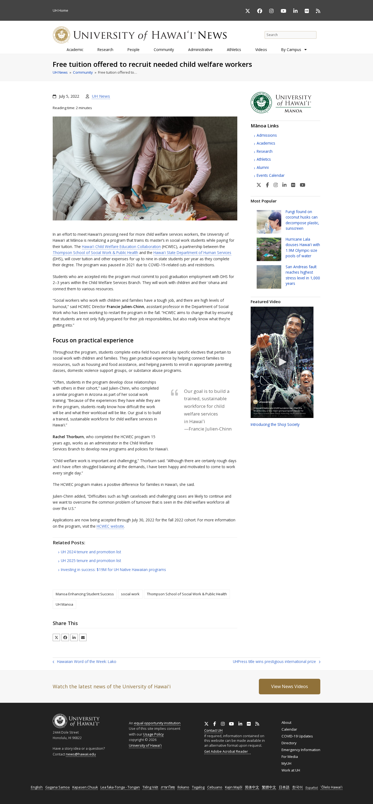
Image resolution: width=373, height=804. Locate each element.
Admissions (267, 135)
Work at (291, 770)
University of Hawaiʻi (145, 745)
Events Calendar (271, 175)
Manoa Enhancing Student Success (85, 593)
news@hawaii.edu (81, 754)
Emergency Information (301, 749)
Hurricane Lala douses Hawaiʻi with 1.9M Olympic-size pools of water (303, 247)
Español (312, 787)
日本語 (284, 787)
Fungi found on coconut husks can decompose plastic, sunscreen (302, 220)
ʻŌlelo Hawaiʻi (331, 787)
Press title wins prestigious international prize (274, 662)
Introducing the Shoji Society (275, 424)
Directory (289, 742)
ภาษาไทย (168, 787)
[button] (56, 637)
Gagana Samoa (57, 787)
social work (130, 593)
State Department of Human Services (192, 252)
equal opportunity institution (157, 723)
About (286, 722)
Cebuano (214, 787)
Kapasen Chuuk (85, 787)
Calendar (289, 729)
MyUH (286, 763)
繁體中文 (269, 787)
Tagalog (198, 787)
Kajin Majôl (233, 787)
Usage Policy (153, 734)
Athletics (264, 159)
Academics (266, 143)
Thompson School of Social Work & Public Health (95, 252)
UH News (101, 96)
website (110, 526)
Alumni (263, 167)
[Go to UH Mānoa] (285, 111)
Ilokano (183, 787)
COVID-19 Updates (297, 736)
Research (265, 151)
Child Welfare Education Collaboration (121, 246)
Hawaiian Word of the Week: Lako (84, 662)
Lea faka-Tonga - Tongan (120, 787)
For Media (290, 756)
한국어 (297, 787)
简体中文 (252, 787)
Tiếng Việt (150, 787)
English (37, 787)
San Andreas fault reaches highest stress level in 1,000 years (303, 275)
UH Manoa (64, 604)
